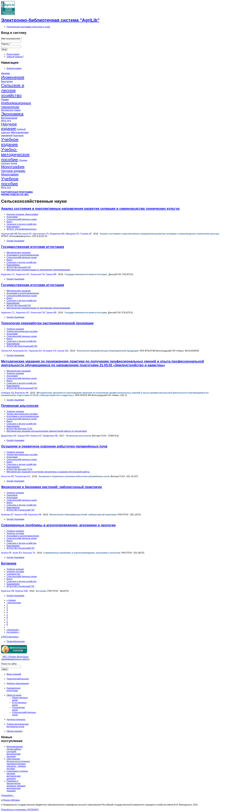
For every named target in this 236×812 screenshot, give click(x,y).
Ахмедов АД (7, 393)
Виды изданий (14, 674)
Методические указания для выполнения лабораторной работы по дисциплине (47, 431)
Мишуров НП (72, 234)
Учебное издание (9, 142)
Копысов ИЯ (7, 476)
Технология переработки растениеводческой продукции (47, 323)
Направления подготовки (13, 689)
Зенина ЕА (6, 351)
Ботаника (8, 563)
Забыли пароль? (15, 57)
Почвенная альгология (19, 405)
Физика (5, 73)
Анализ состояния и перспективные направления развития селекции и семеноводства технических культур (90, 208)
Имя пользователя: (11, 38)
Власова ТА (29, 553)
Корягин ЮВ (21, 514)
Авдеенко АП (22, 274)
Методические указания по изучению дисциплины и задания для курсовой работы (48, 472)
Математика (7, 110)
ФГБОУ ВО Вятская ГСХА (19, 428)
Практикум (18, 135)
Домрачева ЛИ (8, 436)
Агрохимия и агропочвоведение (23, 255)
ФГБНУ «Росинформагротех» (22, 229)
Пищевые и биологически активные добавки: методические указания (16, 786)
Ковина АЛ (35, 436)
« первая (11, 600)
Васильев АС (25, 234)
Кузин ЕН (17, 553)
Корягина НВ (34, 514)
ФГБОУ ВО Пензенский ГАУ (20, 510)
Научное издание (9, 126)
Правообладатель (16, 641)
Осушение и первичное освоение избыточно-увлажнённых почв (54, 446)
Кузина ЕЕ (6, 553)
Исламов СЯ (49, 351)
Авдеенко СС (8, 274)
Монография (12, 167)
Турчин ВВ (51, 274)
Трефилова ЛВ (50, 436)
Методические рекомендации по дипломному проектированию (38, 270)
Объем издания (14, 731)
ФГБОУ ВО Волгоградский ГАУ (22, 346)
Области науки (14, 695)
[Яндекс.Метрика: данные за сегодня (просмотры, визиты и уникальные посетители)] (10, 800)
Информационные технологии (16, 105)
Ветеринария (9, 117)
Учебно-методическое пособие (15, 154)
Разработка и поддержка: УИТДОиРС (20, 809)
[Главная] (8, 14)
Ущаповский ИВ (9, 234)
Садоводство (13, 574)
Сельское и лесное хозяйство (12, 90)
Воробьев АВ (21, 393)
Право (5, 99)
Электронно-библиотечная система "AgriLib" (50, 20)
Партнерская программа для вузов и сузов (28, 27)
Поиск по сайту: (9, 664)
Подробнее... (7, 795)
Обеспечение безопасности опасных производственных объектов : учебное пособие (18, 764)
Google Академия (15, 241)
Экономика (12, 113)
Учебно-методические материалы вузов (18, 725)
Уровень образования (18, 683)
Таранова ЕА (35, 351)
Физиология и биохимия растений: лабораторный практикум (51, 487)
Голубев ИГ (86, 234)
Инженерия (12, 77)
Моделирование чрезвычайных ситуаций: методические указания (15, 751)
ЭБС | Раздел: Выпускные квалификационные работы (15, 658)
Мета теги (6, 120)
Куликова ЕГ (7, 514)
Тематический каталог (18, 679)
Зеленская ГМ (37, 274)
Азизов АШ (62, 351)
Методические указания (19, 252)
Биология (7, 81)
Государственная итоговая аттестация (32, 247)
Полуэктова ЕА (22, 476)
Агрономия (12, 217)
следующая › (13, 630)
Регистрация (13, 54)
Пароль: (6, 44)
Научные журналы (16, 719)
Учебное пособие (9, 181)
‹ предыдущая (14, 603)
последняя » (13, 632)
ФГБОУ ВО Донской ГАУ (19, 267)
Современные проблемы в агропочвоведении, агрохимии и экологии (58, 525)
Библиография (14, 68)
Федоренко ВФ (57, 234)
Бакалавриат (13, 226)
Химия (17, 110)
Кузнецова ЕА (20, 351)
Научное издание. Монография (13, 172)
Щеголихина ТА (41, 234)
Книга (9, 222)
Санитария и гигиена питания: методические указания (17, 775)
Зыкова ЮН (23, 436)
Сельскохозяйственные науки (22, 219)
